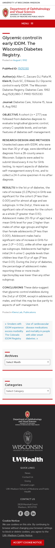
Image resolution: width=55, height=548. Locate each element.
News (27, 473)
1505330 (23, 68)
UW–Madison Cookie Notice (17, 535)
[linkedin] (33, 513)
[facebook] (20, 513)
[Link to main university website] (27, 451)
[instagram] (26, 513)
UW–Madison (21, 2)
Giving (27, 480)
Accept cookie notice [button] (27, 542)
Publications (30, 312)
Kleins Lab (17, 312)
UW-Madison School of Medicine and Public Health (27, 490)
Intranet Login (27, 484)
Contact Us (27, 476)
